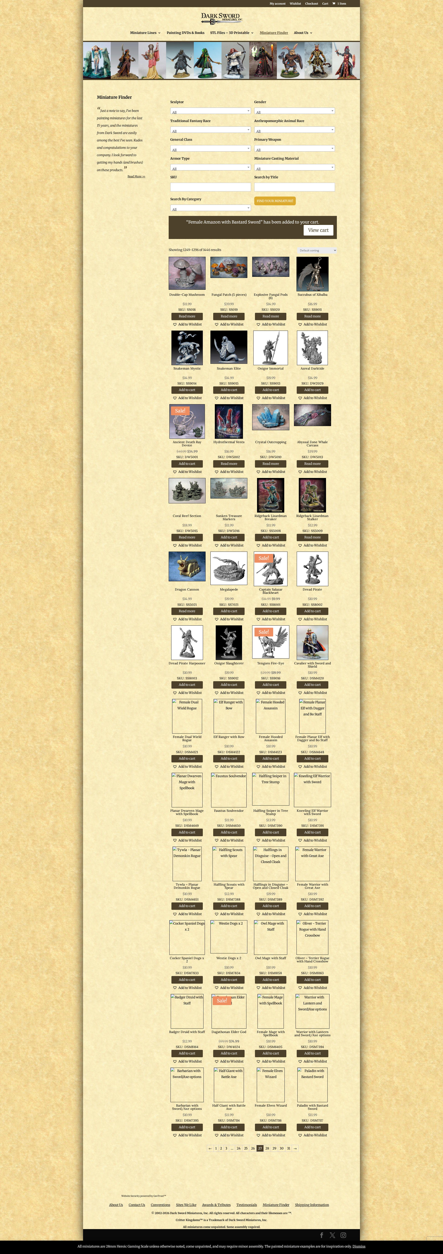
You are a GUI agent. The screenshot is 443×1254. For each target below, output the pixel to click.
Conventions (160, 1205)
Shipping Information (312, 1205)
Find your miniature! (275, 201)
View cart (318, 230)
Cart (325, 3)
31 (288, 1148)
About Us (301, 33)
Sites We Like (186, 1205)
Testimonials (246, 1205)
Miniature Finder (274, 33)
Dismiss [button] (359, 1246)
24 (239, 1148)
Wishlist (295, 3)
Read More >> (136, 176)
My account (278, 3)
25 (246, 1148)
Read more (187, 316)
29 (274, 1148)
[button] (187, 324)
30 (282, 1148)
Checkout (311, 3)
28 (267, 1148)
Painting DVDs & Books (185, 33)
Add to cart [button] (187, 390)
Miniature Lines (143, 33)
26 (253, 1148)
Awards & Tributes (216, 1205)
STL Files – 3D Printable (229, 33)
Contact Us (137, 1205)
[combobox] (210, 110)
